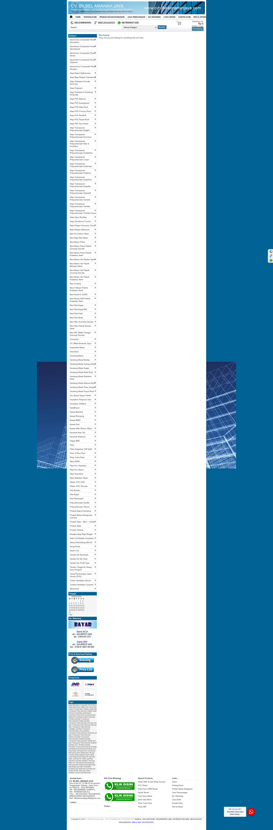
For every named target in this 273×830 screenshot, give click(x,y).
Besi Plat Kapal (76, 305)
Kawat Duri (75, 424)
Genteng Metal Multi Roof (81, 372)
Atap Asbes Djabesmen (80, 73)
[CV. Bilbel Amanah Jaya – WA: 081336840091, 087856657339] (136, 7)
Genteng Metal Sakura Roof (82, 383)
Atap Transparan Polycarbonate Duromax (81, 135)
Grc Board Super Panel (80, 395)
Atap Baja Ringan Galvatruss (83, 77)
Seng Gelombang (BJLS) (81, 542)
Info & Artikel (200, 17)
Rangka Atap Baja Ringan (81, 534)
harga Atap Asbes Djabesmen (78, 707)
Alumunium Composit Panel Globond (82, 61)
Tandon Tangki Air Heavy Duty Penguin (81, 568)
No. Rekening (154, 17)
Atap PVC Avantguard (79, 103)
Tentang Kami (90, 17)
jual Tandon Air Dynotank (83, 769)
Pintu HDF (142, 807)
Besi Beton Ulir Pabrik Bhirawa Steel (79, 264)
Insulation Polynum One (80, 399)
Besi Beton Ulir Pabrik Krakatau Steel (79, 278)
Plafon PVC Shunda (79, 486)
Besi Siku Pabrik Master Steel (80, 327)
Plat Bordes (75, 490)
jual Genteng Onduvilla (89, 747)
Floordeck (74, 351)
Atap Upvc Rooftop (78, 217)
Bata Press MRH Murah (148, 789)
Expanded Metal (77, 347)
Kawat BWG (75, 420)
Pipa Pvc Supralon (78, 465)
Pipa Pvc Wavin (77, 470)
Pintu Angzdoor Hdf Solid (81, 449)
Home (78, 17)
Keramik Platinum (78, 437)
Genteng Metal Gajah (79, 368)
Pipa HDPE (75, 461)
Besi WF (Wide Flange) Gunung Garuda (80, 333)
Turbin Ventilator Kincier (80, 580)
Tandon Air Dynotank (79, 555)
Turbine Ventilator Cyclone (81, 584)
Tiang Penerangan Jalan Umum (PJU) (81, 575)
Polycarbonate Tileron (79, 507)
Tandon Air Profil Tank (79, 563)
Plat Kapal (74, 494)
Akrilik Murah (143, 792)
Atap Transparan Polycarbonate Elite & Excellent (79, 143)
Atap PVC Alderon (78, 99)
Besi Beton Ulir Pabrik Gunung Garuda (79, 271)
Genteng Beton (76, 356)
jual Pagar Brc (84, 757)
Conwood (74, 339)
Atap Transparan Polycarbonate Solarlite (80, 185)
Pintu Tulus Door (77, 457)
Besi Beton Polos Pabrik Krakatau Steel (80, 254)
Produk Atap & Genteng (80, 511)
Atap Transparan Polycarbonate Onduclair (81, 165)
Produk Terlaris (76, 530)
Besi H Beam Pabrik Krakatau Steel (79, 289)
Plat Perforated (76, 498)
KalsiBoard (74, 408)
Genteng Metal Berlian (80, 360)
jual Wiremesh (86, 773)
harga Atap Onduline (82, 709)
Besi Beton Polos (77, 242)
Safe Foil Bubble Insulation (82, 538)
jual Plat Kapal (86, 763)
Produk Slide (75, 526)
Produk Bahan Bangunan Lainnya (81, 516)
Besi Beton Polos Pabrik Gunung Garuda (80, 247)
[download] (82, 664)
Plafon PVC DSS (77, 482)
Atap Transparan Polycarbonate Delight (80, 129)
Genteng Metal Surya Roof (82, 391)
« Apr (70, 615)
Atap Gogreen (76, 88)
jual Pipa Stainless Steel (84, 761)
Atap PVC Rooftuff (78, 115)
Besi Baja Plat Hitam (79, 238)
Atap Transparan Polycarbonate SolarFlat (80, 178)
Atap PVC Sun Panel (79, 123)
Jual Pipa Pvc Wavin (80, 759)
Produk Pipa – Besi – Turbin (82, 522)
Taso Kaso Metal (145, 796)
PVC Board (142, 785)
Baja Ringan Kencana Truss (82, 225)
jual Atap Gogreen (83, 717)
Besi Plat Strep (76, 317)
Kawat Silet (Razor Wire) (81, 428)
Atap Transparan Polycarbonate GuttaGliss (81, 151)
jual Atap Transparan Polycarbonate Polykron (82, 735)
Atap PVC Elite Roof (79, 107)
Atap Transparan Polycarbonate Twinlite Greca (83, 211)
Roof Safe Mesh (144, 800)
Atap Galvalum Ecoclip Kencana (80, 82)
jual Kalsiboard (73, 749)
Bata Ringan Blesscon (80, 229)
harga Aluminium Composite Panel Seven (82, 705)
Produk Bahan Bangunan (112, 17)
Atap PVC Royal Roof (79, 119)
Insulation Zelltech (78, 404)
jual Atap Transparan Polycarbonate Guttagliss (82, 727)
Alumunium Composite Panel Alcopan (83, 67)
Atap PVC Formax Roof (80, 111)
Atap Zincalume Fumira (80, 221)
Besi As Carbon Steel (79, 234)
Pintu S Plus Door (78, 453)
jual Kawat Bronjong (85, 749)
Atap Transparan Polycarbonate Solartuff (80, 191)
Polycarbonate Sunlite (79, 503)
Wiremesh (74, 589)
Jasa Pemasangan (136, 17)
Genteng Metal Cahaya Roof (83, 364)
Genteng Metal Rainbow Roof (81, 377)
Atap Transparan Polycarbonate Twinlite (80, 205)
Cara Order (169, 17)
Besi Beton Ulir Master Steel (82, 259)
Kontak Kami (184, 17)
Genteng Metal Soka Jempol (82, 387)
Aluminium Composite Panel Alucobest (82, 41)
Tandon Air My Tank (78, 559)
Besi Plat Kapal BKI (78, 309)
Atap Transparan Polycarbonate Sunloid (80, 198)
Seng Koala (75, 546)
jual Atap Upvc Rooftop (76, 745)
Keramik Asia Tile (77, 432)
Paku (72, 445)
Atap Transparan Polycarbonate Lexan (79, 158)
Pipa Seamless (76, 474)
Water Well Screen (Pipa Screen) (151, 782)
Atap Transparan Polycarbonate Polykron (80, 171)
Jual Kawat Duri (81, 751)
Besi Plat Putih (76, 313)
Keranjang (198, 29)
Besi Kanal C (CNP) (78, 294)
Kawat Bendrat (76, 412)
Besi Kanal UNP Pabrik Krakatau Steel (80, 299)
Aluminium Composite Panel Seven (82, 54)
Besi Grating (75, 283)
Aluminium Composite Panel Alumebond (82, 47)
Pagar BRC (75, 441)
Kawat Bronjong (77, 416)
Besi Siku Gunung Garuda (81, 322)
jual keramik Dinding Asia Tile (82, 753)
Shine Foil (74, 550)
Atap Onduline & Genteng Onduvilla (81, 93)
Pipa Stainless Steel (79, 478)
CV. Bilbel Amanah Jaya (80, 343)
